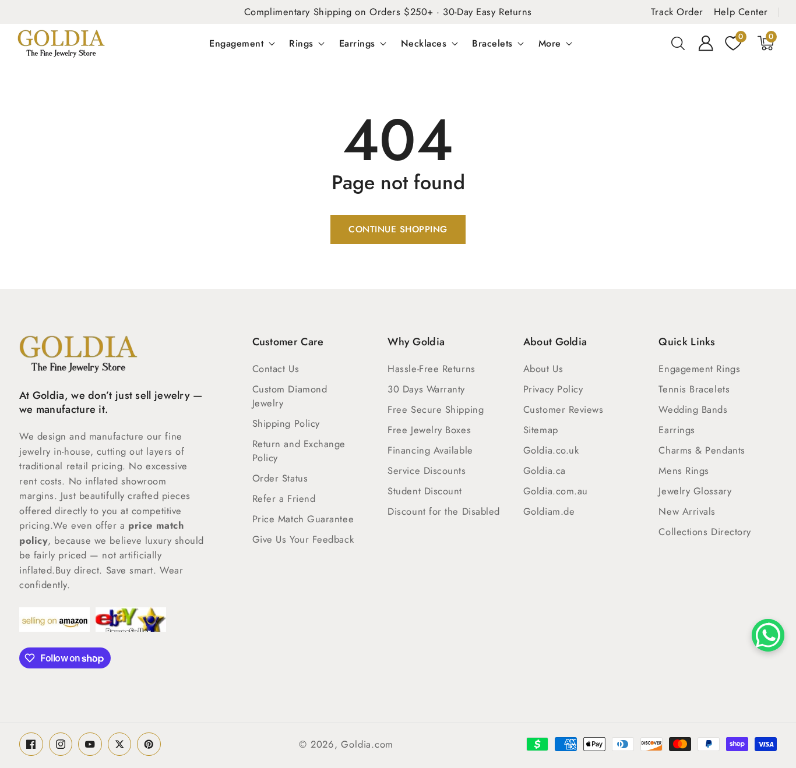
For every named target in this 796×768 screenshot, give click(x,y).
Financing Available (430, 450)
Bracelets (492, 43)
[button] (678, 43)
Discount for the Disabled (444, 511)
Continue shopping (398, 229)
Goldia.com (367, 744)
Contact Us (276, 369)
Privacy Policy (553, 389)
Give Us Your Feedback (303, 539)
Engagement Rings (699, 369)
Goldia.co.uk (551, 450)
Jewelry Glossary (694, 491)
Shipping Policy (286, 423)
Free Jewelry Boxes (429, 430)
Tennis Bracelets (694, 389)
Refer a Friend (284, 498)
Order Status (280, 478)
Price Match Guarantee (303, 519)
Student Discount (425, 491)
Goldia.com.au (555, 491)
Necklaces (424, 43)
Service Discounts (427, 470)
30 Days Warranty (426, 389)
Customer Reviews (563, 409)
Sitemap (540, 430)
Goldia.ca (544, 470)
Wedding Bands (692, 409)
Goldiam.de (549, 511)
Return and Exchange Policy (299, 451)
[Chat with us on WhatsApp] (768, 635)
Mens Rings (683, 470)
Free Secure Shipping (436, 409)
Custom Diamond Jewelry (289, 396)
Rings (301, 43)
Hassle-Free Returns (431, 369)
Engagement (236, 43)
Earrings (357, 43)
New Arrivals (687, 511)
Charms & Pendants (701, 450)
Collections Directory (704, 532)
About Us (543, 369)
